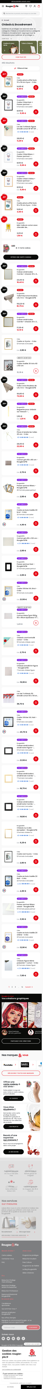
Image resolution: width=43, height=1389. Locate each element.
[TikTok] (23, 1338)
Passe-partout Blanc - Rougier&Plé (26, 487)
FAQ (3, 1262)
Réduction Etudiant (29, 1259)
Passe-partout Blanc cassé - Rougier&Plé (26, 905)
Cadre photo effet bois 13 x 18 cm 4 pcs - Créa (27, 81)
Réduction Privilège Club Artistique (8, 1281)
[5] (27, 132)
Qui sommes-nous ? (9, 1309)
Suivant (28, 987)
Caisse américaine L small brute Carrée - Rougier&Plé (25, 775)
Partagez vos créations (21, 1041)
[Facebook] (3, 1338)
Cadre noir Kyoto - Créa (27, 854)
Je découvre (14, 1152)
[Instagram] (18, 1338)
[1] (21, 132)
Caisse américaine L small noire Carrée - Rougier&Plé (25, 803)
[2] (22, 132)
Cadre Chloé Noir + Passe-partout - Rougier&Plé (25, 103)
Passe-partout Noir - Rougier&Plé (26, 565)
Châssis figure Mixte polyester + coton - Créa (27, 962)
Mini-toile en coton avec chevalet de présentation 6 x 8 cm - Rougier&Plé (27, 226)
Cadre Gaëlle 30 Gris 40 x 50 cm (27, 365)
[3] (24, 132)
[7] (26, 543)
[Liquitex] (10, 1065)
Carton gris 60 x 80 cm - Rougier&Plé (27, 461)
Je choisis (13, 1098)
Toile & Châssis (27, 43)
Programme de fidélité (31, 1266)
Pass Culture (27, 1262)
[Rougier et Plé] (10, 1245)
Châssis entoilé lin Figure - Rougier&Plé (27, 667)
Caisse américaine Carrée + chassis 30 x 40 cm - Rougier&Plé (27, 273)
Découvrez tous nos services (14, 1235)
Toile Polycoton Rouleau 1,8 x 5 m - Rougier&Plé (27, 297)
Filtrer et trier (22, 68)
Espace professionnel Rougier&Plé (9, 1295)
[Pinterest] (13, 1338)
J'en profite (13, 1127)
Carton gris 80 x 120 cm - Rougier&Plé (27, 539)
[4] (26, 132)
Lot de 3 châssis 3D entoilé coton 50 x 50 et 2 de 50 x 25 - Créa (27, 695)
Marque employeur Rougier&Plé (9, 1313)
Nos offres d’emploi (9, 1318)
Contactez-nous (8, 1259)
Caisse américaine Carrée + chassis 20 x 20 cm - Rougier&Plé (27, 321)
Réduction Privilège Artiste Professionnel (9, 1286)
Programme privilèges (31, 1255)
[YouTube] (8, 1338)
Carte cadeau (7, 1255)
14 (22, 987)
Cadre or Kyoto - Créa (26, 341)
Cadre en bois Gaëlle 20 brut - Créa (27, 511)
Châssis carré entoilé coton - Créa (26, 639)
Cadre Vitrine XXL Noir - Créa (27, 718)
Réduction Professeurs (10, 1291)
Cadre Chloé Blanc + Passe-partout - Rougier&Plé (25, 155)
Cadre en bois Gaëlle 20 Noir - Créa (27, 877)
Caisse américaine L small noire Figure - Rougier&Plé (25, 747)
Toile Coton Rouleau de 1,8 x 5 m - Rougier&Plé (27, 387)
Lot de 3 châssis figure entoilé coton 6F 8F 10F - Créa (27, 128)
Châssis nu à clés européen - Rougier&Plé (27, 829)
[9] (28, 543)
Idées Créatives (28, 1273)
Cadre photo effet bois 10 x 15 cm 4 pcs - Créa (27, 204)
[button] (26, 7)
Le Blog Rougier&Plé (30, 1269)
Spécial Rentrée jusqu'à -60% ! (20, 1)
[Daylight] (27, 1065)
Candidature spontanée (6, 1304)
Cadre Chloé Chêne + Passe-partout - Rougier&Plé (26, 180)
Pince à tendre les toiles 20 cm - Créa (27, 433)
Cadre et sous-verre (9, 44)
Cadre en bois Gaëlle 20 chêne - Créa (27, 934)
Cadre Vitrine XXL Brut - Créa (27, 589)
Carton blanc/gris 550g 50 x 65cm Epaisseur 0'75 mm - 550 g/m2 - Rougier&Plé (27, 616)
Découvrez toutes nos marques (21, 1073)
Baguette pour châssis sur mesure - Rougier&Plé (26, 411)
